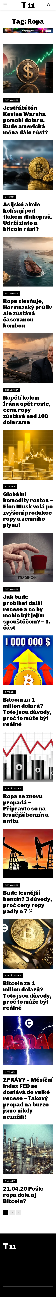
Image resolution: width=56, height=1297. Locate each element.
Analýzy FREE (13, 788)
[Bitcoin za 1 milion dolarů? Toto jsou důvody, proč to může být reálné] (28, 660)
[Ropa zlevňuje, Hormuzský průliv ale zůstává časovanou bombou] (28, 262)
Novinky (10, 486)
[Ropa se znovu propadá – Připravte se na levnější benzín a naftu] (28, 757)
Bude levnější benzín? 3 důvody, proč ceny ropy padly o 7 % (27, 902)
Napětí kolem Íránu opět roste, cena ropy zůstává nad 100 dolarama (27, 410)
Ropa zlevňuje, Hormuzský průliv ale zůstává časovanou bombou (27, 313)
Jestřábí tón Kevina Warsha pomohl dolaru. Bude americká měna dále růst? (25, 120)
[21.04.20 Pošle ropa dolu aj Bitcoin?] (28, 1149)
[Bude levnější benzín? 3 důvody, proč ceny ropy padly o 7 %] (28, 853)
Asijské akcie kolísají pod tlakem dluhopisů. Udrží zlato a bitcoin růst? (28, 216)
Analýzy (10, 1181)
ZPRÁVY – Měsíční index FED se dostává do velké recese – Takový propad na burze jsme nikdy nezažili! (28, 1098)
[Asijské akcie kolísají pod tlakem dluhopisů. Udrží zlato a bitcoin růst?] (28, 165)
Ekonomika (11, 100)
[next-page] (18, 1212)
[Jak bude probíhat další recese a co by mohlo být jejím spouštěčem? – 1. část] (28, 557)
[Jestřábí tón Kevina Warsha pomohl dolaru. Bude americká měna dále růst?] (28, 68)
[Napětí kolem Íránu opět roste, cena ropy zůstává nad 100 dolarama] (28, 358)
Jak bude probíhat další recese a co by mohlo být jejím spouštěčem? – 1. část (26, 612)
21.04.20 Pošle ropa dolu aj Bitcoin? (23, 1194)
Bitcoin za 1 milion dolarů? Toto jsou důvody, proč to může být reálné (27, 712)
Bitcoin (9, 197)
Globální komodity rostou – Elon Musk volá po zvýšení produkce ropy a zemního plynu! (28, 509)
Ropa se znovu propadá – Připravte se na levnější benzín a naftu (26, 808)
